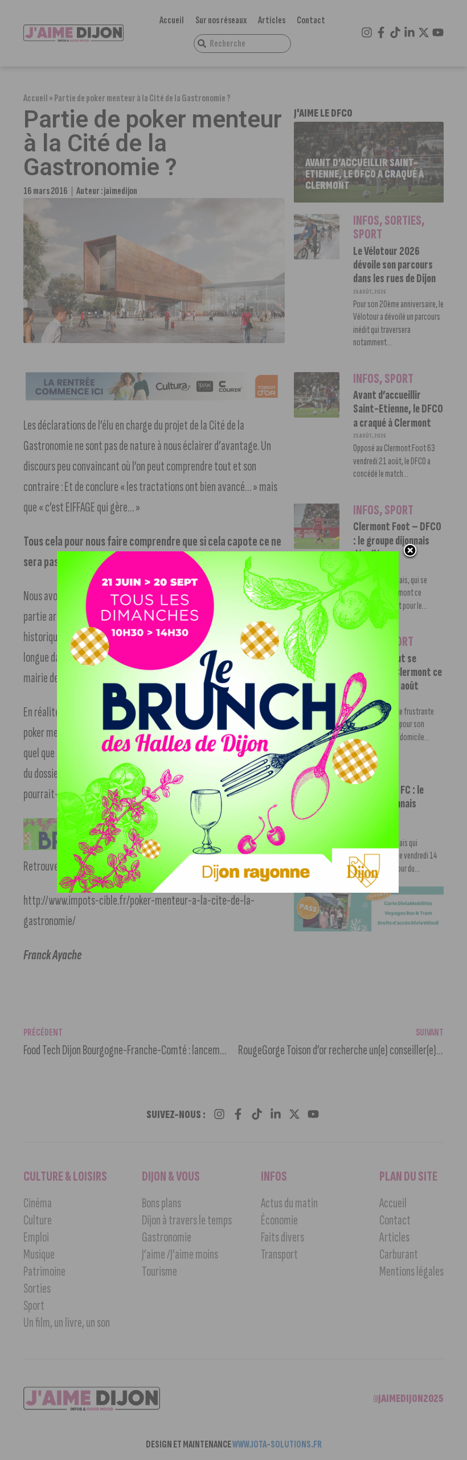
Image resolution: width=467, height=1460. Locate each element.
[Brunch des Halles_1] (228, 889)
